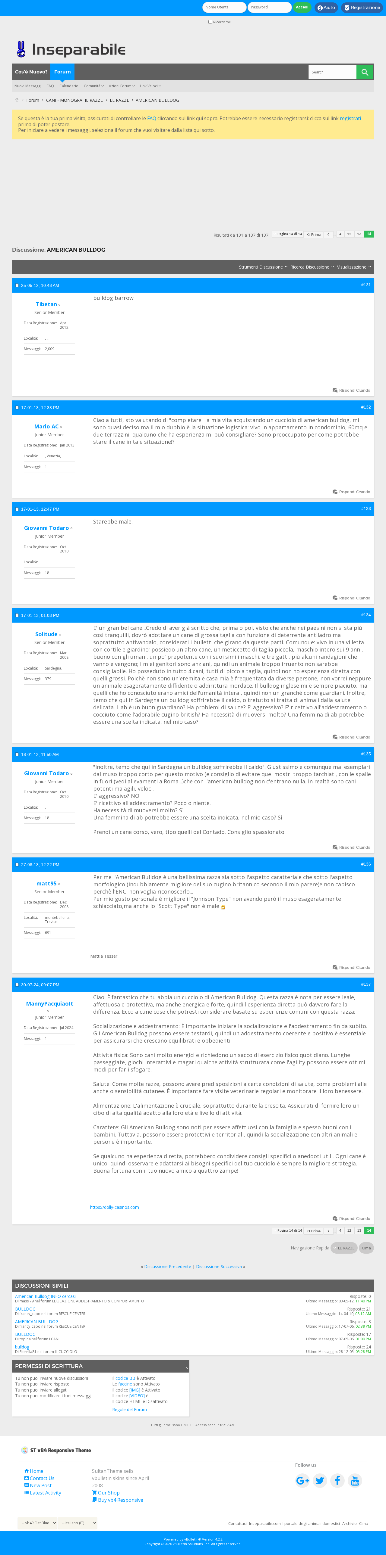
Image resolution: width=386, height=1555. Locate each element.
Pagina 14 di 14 (289, 234)
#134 (366, 614)
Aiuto (326, 8)
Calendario (68, 86)
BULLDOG (25, 1309)
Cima (366, 1248)
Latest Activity (42, 1492)
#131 (366, 284)
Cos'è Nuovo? (31, 72)
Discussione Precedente (167, 1266)
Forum (62, 72)
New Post (38, 1485)
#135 (366, 753)
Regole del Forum (129, 1409)
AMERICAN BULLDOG (76, 249)
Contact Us (39, 1478)
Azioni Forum (120, 86)
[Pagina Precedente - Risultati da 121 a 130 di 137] (329, 234)
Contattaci (237, 1523)
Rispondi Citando (354, 390)
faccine (125, 1384)
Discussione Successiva (219, 1266)
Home (33, 1471)
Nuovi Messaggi (27, 86)
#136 (366, 864)
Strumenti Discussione (261, 267)
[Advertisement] (193, 183)
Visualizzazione (351, 267)
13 (359, 234)
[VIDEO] (137, 1395)
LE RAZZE (119, 100)
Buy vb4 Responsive (117, 1500)
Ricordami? (221, 22)
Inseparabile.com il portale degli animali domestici (294, 1523)
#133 (366, 508)
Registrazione (362, 8)
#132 (366, 407)
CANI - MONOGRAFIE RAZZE (74, 100)
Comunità (92, 86)
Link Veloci (149, 86)
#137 (366, 984)
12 (349, 234)
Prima (316, 235)
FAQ (50, 86)
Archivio (349, 1523)
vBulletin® (192, 1539)
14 (369, 234)
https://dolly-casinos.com (114, 1207)
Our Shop (106, 1492)
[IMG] (134, 1390)
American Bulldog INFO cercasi (45, 1296)
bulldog (22, 1347)
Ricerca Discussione (309, 267)
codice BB (125, 1378)
